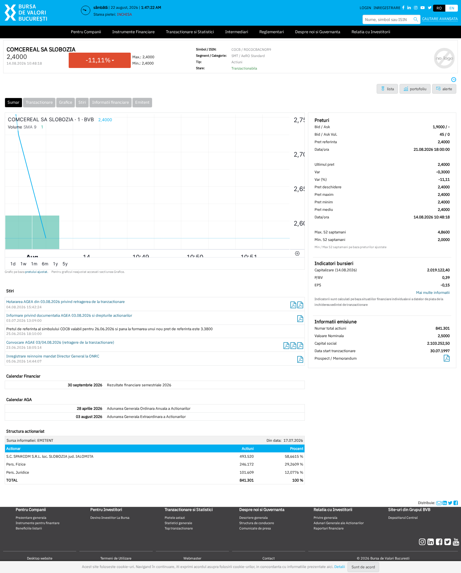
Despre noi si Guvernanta (317, 31)
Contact (268, 558)
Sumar (13, 102)
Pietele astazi (175, 517)
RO (439, 8)
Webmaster (192, 558)
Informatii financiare (110, 102)
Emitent (142, 102)
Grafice (65, 102)
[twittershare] (450, 502)
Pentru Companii (86, 31)
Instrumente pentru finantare (38, 523)
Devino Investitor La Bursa (110, 517)
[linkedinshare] (444, 502)
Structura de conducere (256, 523)
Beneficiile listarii (29, 528)
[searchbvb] (416, 19)
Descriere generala (253, 517)
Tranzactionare (39, 102)
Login (365, 7)
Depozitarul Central (403, 517)
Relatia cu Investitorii (371, 31)
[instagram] (423, 542)
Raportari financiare (329, 528)
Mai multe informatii (433, 292)
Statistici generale (178, 523)
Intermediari (236, 31)
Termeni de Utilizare (115, 558)
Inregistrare (387, 7)
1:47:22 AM (151, 7)
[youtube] (456, 542)
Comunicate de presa (255, 528)
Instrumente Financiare (133, 31)
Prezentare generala (31, 517)
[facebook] (440, 542)
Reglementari (271, 31)
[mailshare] (439, 502)
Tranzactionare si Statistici (190, 31)
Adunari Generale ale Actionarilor (339, 523)
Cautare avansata (440, 18)
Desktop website (39, 558)
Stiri (82, 102)
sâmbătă (100, 7)
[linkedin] (431, 542)
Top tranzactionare (179, 528)
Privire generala (325, 517)
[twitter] (448, 542)
